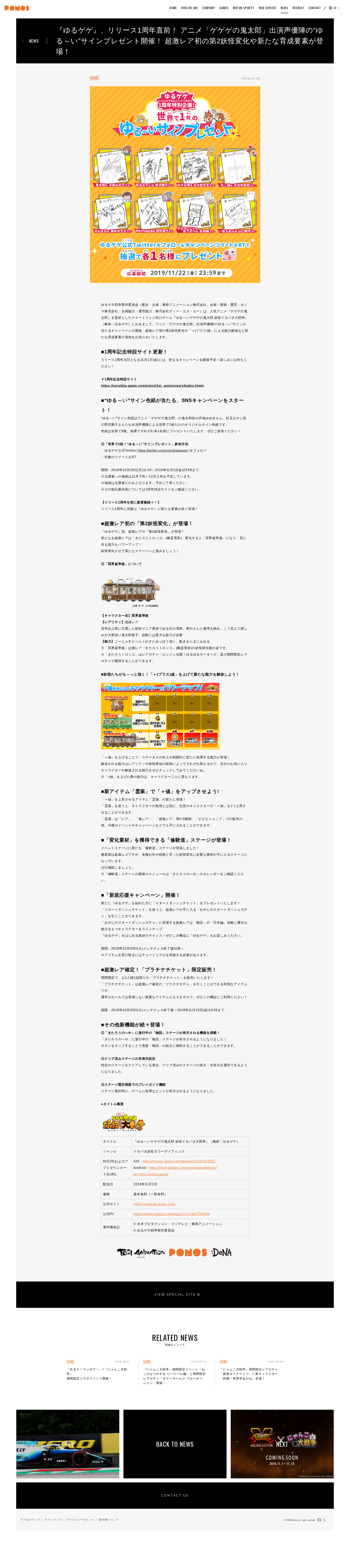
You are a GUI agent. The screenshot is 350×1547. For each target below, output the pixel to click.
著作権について (109, 1519)
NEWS (34, 41)
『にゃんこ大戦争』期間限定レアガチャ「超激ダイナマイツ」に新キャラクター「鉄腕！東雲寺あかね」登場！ (249, 1374)
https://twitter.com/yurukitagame (163, 450)
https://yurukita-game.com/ (154, 1204)
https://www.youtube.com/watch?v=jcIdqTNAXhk (171, 1214)
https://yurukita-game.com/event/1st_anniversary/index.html (151, 385)
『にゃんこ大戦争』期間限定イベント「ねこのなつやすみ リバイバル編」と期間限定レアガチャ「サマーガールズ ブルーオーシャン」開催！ (174, 1376)
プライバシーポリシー (80, 1519)
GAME (94, 77)
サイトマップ (53, 1519)
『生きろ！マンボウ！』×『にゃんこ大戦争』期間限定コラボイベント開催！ (97, 1374)
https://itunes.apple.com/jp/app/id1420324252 (179, 1161)
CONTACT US (175, 1495)
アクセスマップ (30, 1519)
